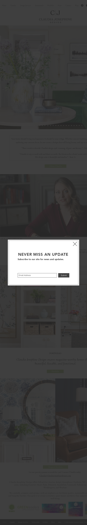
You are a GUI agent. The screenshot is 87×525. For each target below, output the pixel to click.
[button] (75, 244)
